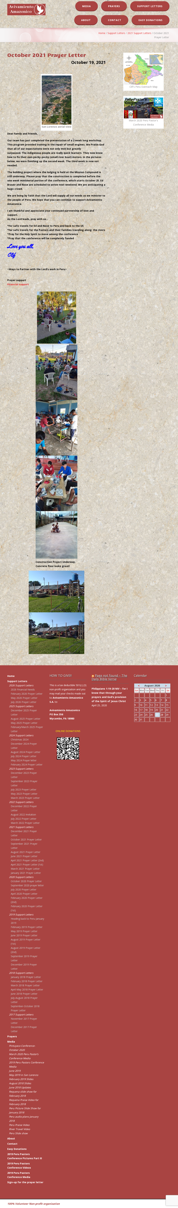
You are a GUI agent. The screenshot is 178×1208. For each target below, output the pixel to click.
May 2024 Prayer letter (24, 760)
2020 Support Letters (21, 877)
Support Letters (150, 6)
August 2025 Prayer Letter (25, 718)
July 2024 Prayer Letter (23, 756)
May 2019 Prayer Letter (24, 931)
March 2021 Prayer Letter (25, 868)
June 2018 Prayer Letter (24, 993)
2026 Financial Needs (23, 689)
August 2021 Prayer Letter (25, 852)
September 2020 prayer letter (27, 885)
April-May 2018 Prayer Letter (27, 989)
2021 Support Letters (139, 33)
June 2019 (15, 1070)
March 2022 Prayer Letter (25, 822)
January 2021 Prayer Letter (26, 872)
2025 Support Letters (21, 706)
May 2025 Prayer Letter (24, 722)
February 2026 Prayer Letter (26, 693)
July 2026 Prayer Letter (23, 702)
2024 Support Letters (21, 735)
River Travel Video (19, 1129)
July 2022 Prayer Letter (23, 818)
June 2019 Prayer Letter (24, 935)
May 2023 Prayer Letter (24, 793)
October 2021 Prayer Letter (26, 839)
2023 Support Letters (21, 768)
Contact (114, 20)
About (86, 20)
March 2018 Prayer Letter (25, 985)
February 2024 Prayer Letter (26, 764)
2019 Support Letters (21, 914)
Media (86, 6)
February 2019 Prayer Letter (26, 927)
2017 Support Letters (21, 1014)
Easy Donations (151, 20)
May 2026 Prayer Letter (24, 697)
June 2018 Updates (20, 1087)
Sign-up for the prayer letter (25, 1182)
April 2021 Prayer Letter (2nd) (27, 860)
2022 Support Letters (21, 802)
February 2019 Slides (21, 1079)
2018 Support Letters (21, 972)
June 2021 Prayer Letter (24, 856)
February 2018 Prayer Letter (26, 981)
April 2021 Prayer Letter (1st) (27, 864)
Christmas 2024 (19, 739)
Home (101, 33)
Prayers (114, 6)
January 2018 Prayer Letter (26, 977)
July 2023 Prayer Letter (23, 789)
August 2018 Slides (20, 1083)
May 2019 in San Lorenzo (23, 1075)
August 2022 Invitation (23, 814)
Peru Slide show (18, 1133)
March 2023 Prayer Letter (25, 797)
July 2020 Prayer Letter (23, 889)
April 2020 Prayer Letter (24, 893)
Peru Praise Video (19, 1125)
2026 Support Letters (21, 685)
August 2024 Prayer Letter (25, 752)
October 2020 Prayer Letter (26, 881)
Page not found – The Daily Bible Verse (109, 677)
